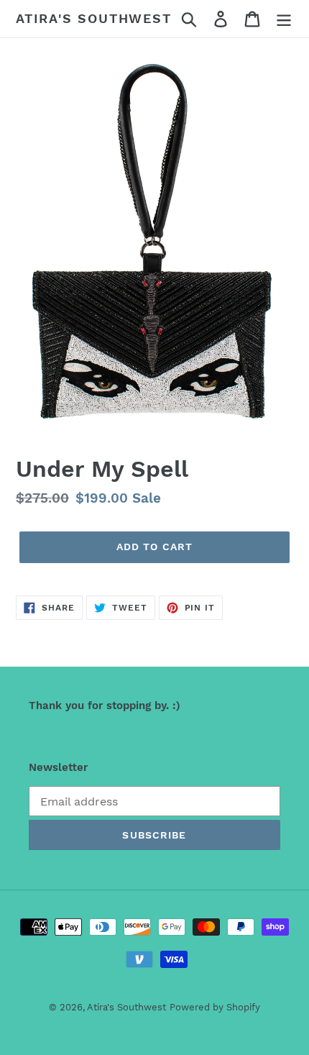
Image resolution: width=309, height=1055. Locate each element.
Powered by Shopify (215, 1007)
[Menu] (284, 19)
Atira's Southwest (94, 18)
